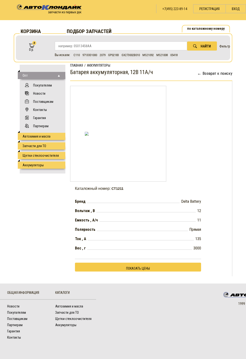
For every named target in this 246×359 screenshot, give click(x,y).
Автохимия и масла (36, 136)
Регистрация (209, 9)
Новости (39, 93)
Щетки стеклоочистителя (41, 155)
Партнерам (41, 126)
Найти (206, 46)
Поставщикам (43, 102)
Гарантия (39, 118)
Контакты (40, 110)
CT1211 (117, 189)
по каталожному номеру (206, 28)
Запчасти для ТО (34, 146)
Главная (76, 65)
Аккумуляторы (33, 165)
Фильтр (224, 46)
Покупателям (42, 85)
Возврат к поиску (217, 73)
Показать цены (138, 268)
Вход (236, 9)
